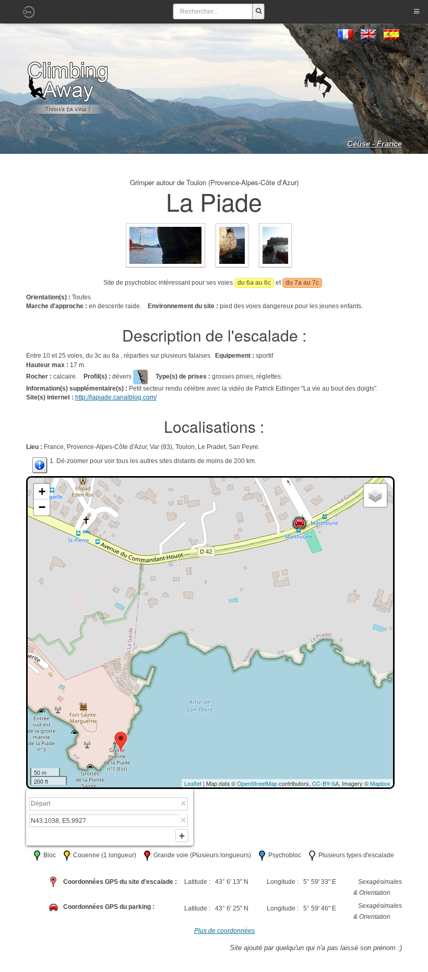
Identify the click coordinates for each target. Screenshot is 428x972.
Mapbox (380, 783)
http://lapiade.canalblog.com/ (116, 397)
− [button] (42, 507)
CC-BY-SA (325, 783)
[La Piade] (165, 245)
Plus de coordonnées (224, 930)
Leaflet (192, 783)
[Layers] (375, 495)
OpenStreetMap (257, 783)
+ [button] (42, 491)
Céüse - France (374, 143)
